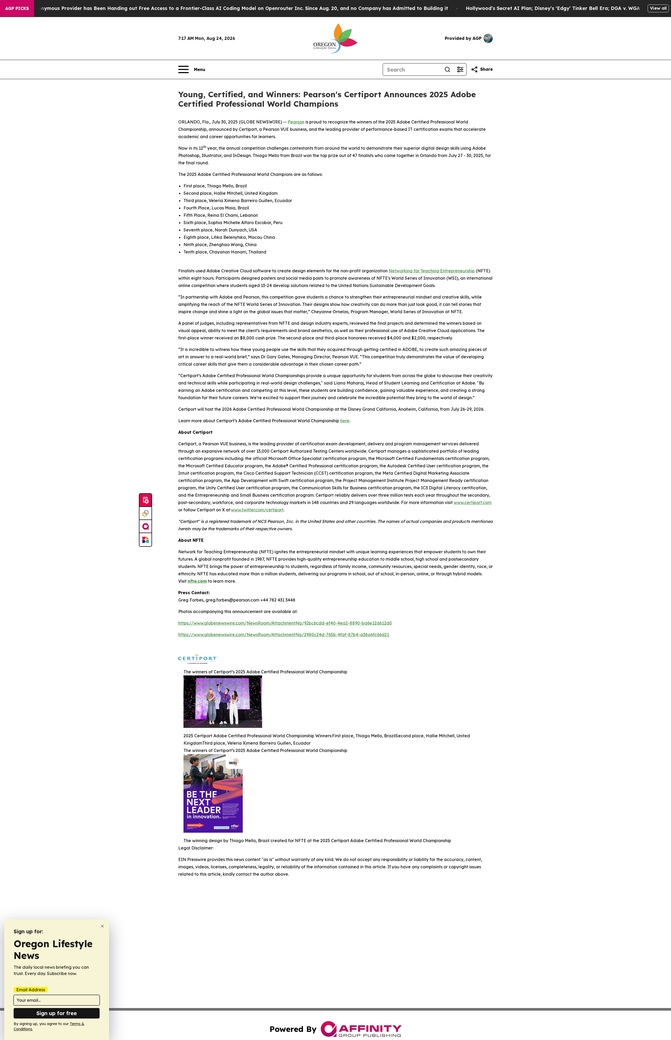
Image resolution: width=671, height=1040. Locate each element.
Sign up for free (56, 1013)
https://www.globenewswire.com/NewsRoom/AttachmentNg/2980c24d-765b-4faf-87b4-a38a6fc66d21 (283, 634)
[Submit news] (145, 500)
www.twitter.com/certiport (257, 509)
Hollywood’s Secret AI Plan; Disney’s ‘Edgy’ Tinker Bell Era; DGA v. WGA (553, 8)
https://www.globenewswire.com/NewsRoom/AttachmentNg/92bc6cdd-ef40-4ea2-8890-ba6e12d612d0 (285, 623)
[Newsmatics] (145, 539)
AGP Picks (17, 8)
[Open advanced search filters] (460, 69)
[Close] (102, 926)
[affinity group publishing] (145, 526)
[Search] (447, 69)
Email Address (30, 989)
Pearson (296, 121)
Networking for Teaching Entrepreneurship (432, 270)
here (344, 420)
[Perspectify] (145, 513)
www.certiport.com (472, 502)
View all (658, 8)
